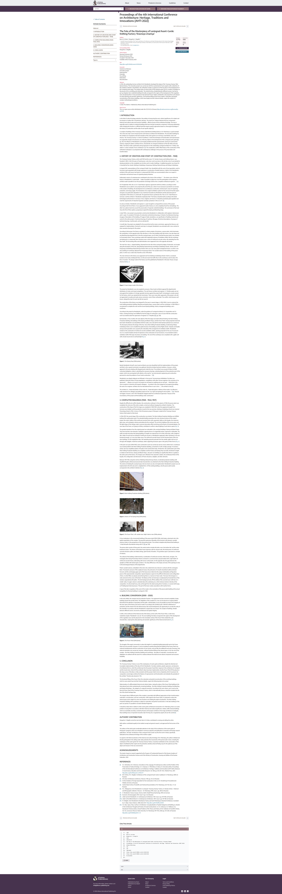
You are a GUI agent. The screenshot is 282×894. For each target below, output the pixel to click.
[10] (121, 799)
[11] (120, 800)
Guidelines (172, 3)
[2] (120, 775)
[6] (120, 789)
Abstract (95, 28)
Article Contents (99, 24)
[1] (120, 765)
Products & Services (154, 3)
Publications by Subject (134, 883)
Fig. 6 (171, 619)
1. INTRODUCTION (98, 31)
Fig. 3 (176, 426)
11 (140, 676)
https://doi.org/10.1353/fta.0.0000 (155, 803)
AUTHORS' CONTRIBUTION (101, 53)
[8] (120, 795)
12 (175, 712)
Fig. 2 (143, 336)
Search (129, 885)
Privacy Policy (166, 883)
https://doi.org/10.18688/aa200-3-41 (131, 813)
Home (129, 887)
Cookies (165, 887)
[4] (120, 780)
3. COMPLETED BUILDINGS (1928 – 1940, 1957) (103, 41)
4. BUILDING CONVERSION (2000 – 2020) (103, 46)
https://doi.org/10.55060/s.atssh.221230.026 (131, 64)
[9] (120, 797)
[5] (120, 785)
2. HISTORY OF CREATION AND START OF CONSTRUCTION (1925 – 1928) (104, 35)
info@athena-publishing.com (101, 885)
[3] (120, 779)
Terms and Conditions (168, 882)
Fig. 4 (177, 441)
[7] (120, 793)
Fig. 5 (142, 468)
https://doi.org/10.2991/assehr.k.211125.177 (132, 773)
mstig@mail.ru (136, 45)
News (139, 3)
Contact (186, 3)
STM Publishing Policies (169, 885)
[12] (120, 805)
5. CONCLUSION (98, 50)
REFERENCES (97, 57)
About (127, 3)
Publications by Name (133, 882)
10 (173, 391)
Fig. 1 (128, 262)
